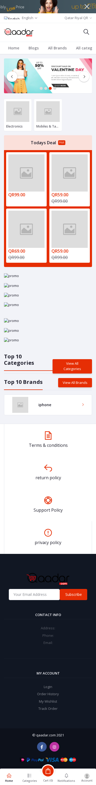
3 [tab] (50, 88)
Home (13, 47)
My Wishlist (48, 701)
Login (48, 686)
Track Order (48, 708)
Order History (48, 693)
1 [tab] (41, 88)
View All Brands (75, 382)
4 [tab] (55, 88)
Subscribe (73, 594)
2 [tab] (46, 88)
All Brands (57, 47)
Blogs (34, 47)
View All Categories (72, 366)
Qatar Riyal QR (76, 17)
